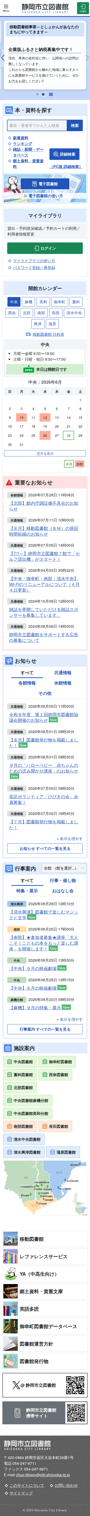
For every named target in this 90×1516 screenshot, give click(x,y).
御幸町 (59, 301)
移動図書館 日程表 (48, 334)
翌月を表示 (45, 453)
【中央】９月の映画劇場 (37, 968)
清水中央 (74, 312)
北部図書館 (23, 1087)
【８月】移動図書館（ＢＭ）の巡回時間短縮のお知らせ (43, 531)
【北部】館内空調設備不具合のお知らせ (43, 505)
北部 (26, 312)
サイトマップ (21, 1493)
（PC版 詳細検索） (66, 166)
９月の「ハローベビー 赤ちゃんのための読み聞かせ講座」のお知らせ (43, 770)
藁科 (76, 301)
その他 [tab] (44, 693)
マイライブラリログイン (83, 8)
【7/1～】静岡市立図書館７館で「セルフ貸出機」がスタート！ (44, 556)
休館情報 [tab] (63, 683)
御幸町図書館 (60, 1061)
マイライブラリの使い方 (34, 260)
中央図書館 (23, 1061)
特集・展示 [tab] (27, 890)
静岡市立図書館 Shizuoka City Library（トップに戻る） (45, 8)
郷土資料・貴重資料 (28, 163)
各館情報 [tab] (27, 683)
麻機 (28, 301)
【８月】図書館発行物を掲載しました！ (43, 742)
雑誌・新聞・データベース (28, 152)
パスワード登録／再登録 (34, 267)
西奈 (12, 312)
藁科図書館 (23, 1074)
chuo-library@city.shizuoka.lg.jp (43, 1474)
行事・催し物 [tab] (63, 880)
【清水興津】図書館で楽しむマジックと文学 (43, 915)
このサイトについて (27, 1485)
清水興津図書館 (27, 1152)
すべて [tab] (27, 672)
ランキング (22, 143)
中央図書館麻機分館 (31, 1100)
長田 (56, 312)
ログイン (48, 248)
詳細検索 (67, 154)
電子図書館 (48, 183)
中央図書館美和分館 (31, 1113)
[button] (5, 57)
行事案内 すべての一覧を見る (45, 1029)
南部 (41, 312)
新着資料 (20, 137)
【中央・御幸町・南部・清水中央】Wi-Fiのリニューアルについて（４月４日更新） (44, 584)
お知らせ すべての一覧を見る (45, 848)
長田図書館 (58, 1126)
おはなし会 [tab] (63, 890)
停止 (51, 94)
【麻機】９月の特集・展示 (39, 1008)
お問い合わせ (66, 1485)
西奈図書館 (58, 1074)
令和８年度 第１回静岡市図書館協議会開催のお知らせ (43, 717)
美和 (43, 301)
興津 (38, 323)
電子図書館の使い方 (46, 195)
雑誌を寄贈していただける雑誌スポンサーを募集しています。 (43, 612)
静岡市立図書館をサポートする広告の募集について (43, 637)
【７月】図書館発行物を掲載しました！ (43, 824)
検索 (75, 125)
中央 (14, 301)
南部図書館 (23, 1126)
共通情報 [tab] (63, 672)
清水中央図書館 (27, 1139)
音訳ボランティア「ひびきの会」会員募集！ (43, 799)
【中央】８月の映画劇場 (37, 988)
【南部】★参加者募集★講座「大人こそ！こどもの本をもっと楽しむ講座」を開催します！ (43, 943)
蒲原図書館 (66, 1152)
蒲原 (52, 323)
